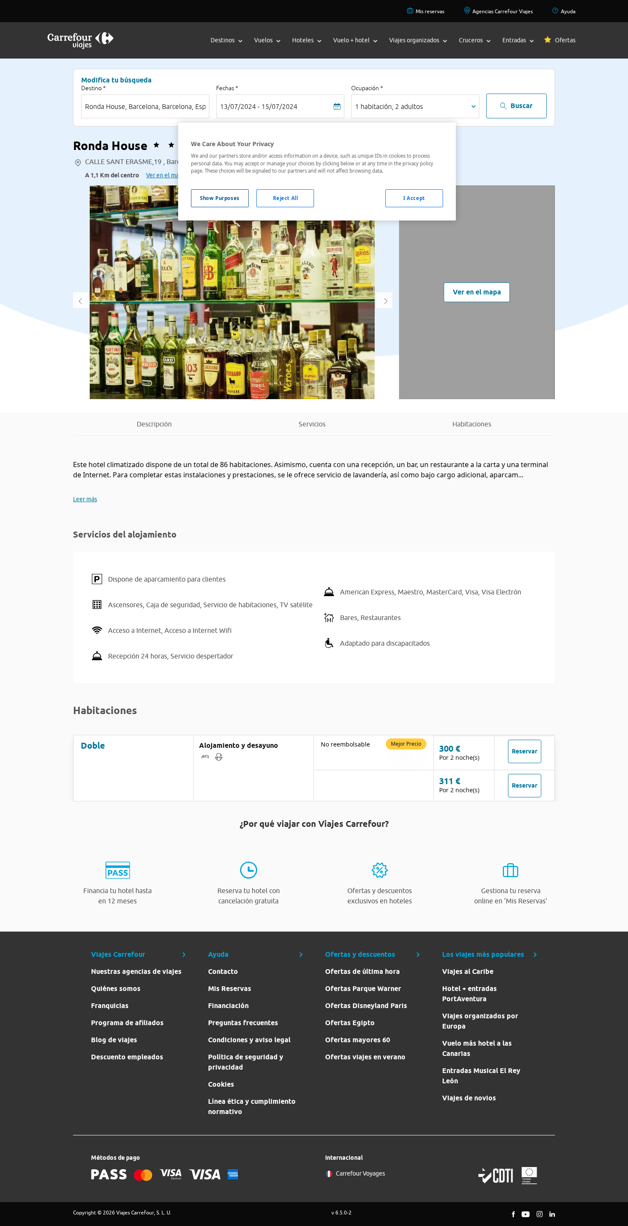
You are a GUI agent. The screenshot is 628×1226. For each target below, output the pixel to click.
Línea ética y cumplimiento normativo (252, 1106)
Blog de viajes (114, 1040)
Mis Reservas (229, 989)
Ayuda (568, 11)
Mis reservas (430, 11)
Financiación (228, 1006)
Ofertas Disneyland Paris (366, 1006)
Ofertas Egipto (350, 1023)
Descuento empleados (127, 1057)
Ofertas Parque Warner (363, 989)
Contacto (223, 971)
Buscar (522, 106)
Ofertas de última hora (362, 971)
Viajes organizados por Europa (480, 1021)
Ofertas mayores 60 (357, 1040)
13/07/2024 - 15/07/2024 (258, 106)
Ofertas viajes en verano (365, 1057)
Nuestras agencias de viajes (136, 971)
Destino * (93, 88)
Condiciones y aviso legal (249, 1040)
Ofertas (565, 40)
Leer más (85, 499)
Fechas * (227, 88)
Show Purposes (219, 198)
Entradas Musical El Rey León (481, 1076)
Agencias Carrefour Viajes (502, 11)
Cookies (221, 1084)
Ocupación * (367, 88)
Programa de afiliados (127, 1023)
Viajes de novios (469, 1098)
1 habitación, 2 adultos (389, 106)
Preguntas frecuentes (243, 1023)
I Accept (414, 198)
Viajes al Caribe (467, 971)
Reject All (285, 198)
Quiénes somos (116, 989)
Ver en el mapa (165, 175)
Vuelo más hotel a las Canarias (477, 1048)
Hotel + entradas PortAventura (469, 994)
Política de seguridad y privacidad (245, 1062)
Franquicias (110, 1006)
